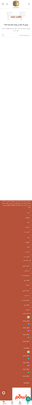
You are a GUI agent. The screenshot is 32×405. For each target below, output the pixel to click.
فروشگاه (27, 218)
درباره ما (27, 227)
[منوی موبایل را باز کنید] (29, 4)
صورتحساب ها (25, 276)
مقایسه (27, 285)
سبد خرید (27, 271)
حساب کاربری (26, 266)
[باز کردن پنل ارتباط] (28, 399)
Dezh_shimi (26, 321)
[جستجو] (3, 35)
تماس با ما (26, 232)
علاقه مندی (26, 280)
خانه (28, 213)
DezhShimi (26, 348)
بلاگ (28, 222)
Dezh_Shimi (26, 335)
